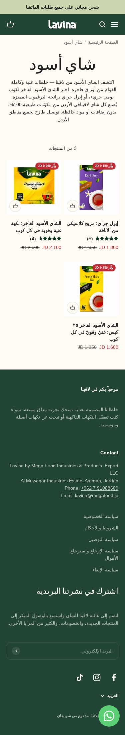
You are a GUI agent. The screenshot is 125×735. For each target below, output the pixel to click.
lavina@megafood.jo (96, 495)
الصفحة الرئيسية (103, 42)
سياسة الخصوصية (101, 516)
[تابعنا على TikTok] (79, 677)
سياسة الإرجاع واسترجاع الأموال (94, 554)
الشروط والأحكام (101, 527)
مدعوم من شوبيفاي (73, 715)
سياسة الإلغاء (105, 569)
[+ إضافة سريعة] (73, 206)
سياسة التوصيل (103, 539)
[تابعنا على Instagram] (96, 677)
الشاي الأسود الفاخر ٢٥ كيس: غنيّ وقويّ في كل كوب (94, 332)
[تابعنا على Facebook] (113, 677)
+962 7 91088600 (99, 488)
